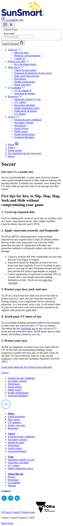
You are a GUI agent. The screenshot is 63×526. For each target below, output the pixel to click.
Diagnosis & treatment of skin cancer (33, 73)
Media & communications (27, 55)
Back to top (7, 523)
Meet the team (21, 52)
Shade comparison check (27, 108)
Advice (12, 116)
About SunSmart (16, 416)
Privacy (12, 476)
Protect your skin (17, 61)
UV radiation (15, 87)
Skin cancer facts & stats (26, 76)
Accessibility (14, 482)
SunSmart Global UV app (27, 99)
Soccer (11, 156)
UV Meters (20, 113)
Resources (13, 96)
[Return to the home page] (22, 15)
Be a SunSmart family (25, 64)
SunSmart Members (24, 137)
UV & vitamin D (23, 90)
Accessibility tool (14, 19)
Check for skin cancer (25, 70)
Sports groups (21, 128)
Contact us (19, 58)
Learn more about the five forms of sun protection (26, 367)
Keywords (9, 33)
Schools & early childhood (27, 119)
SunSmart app (28, 328)
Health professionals (24, 81)
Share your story (22, 84)
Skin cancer (14, 67)
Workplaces (20, 125)
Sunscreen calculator (24, 105)
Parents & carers (16, 442)
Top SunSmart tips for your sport (24, 153)
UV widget (20, 102)
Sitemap (12, 485)
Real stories (20, 78)
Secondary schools (23, 122)
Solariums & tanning (24, 93)
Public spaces (21, 131)
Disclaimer (13, 479)
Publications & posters (25, 111)
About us (13, 49)
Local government (17, 451)
